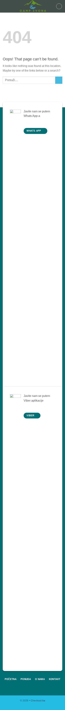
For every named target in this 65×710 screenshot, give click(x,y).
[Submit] (58, 80)
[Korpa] (59, 6)
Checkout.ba (38, 700)
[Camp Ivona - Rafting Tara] (32, 6)
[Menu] (5, 6)
